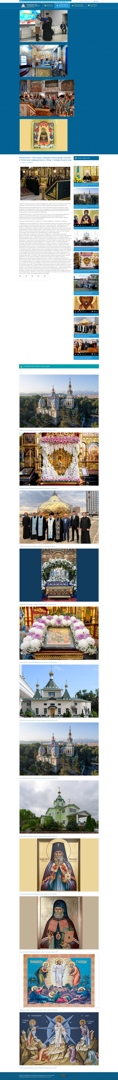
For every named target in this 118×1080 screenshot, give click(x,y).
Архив (96, 1)
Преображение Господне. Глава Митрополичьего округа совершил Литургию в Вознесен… (39, 1010)
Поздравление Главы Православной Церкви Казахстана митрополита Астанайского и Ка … (85, 184)
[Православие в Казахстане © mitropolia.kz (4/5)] (41, 278)
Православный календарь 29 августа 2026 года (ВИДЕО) (86, 314)
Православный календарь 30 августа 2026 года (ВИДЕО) (86, 227)
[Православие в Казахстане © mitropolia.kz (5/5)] (47, 278)
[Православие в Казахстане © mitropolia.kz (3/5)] (34, 278)
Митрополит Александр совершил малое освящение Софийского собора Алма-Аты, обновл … (39, 720)
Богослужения (30, 162)
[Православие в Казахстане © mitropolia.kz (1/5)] (22, 278)
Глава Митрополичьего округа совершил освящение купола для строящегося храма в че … (85, 336)
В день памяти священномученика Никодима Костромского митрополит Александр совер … (39, 894)
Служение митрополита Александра (36, 366)
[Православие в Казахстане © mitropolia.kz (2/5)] (28, 278)
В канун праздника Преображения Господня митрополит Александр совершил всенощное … (39, 1067)
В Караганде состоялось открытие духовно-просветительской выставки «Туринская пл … (83, 357)
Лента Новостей (84, 158)
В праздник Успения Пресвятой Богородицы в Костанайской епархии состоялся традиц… (83, 293)
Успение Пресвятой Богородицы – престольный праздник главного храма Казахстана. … (38, 604)
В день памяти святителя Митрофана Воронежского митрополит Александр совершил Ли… (39, 952)
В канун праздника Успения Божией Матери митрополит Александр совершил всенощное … (39, 662)
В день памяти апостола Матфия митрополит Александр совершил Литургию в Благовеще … (39, 836)
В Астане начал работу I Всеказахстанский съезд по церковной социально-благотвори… (85, 249)
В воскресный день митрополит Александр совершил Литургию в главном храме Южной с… (39, 778)
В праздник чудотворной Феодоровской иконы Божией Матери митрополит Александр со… (85, 271)
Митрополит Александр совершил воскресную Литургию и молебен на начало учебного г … (86, 206)
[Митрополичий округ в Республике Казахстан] (29, 5)
